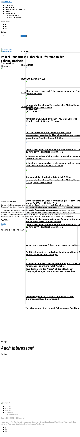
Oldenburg (11, 424)
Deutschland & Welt (15, 9)
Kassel (42, 422)
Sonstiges (10, 13)
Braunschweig (26, 422)
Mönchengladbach (70, 422)
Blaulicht (10, 7)
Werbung (8, 410)
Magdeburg (58, 422)
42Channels (19, 418)
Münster (4, 424)
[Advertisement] (22, 287)
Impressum (14, 15)
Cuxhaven (35, 422)
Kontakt (8, 408)
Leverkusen (49, 422)
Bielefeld (17, 422)
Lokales (9, 5)
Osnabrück (20, 424)
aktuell (3, 224)
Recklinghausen (30, 424)
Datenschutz (15, 17)
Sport (8, 11)
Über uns (8, 407)
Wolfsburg (40, 424)
